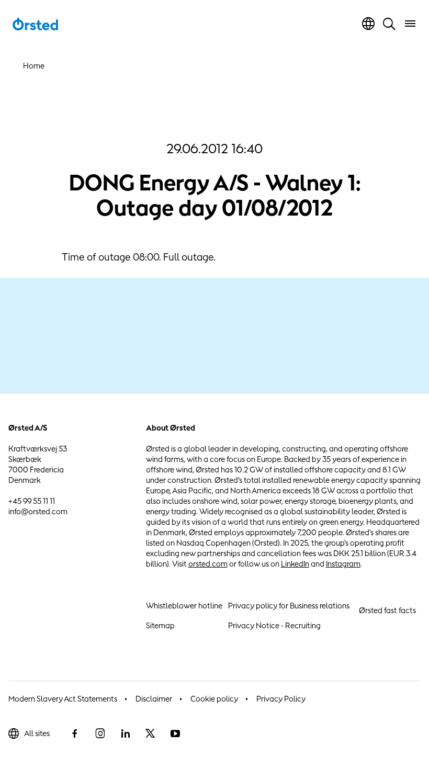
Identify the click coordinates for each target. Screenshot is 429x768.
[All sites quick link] (368, 23)
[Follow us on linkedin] (125, 733)
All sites (37, 733)
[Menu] (410, 23)
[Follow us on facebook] (74, 733)
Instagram (343, 563)
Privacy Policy (281, 698)
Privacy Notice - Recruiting (274, 625)
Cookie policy (214, 698)
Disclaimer (154, 698)
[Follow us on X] (150, 733)
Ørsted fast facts (387, 610)
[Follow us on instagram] (100, 733)
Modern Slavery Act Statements (62, 698)
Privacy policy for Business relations (288, 605)
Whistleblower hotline (184, 605)
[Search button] (389, 23)
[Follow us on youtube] (175, 733)
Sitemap (160, 625)
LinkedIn (295, 563)
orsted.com (208, 563)
